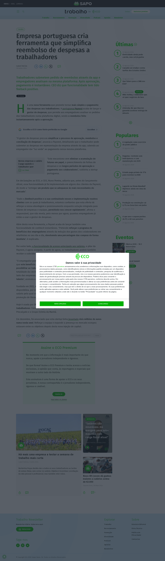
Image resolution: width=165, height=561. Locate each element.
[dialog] (82, 280)
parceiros (60, 266)
